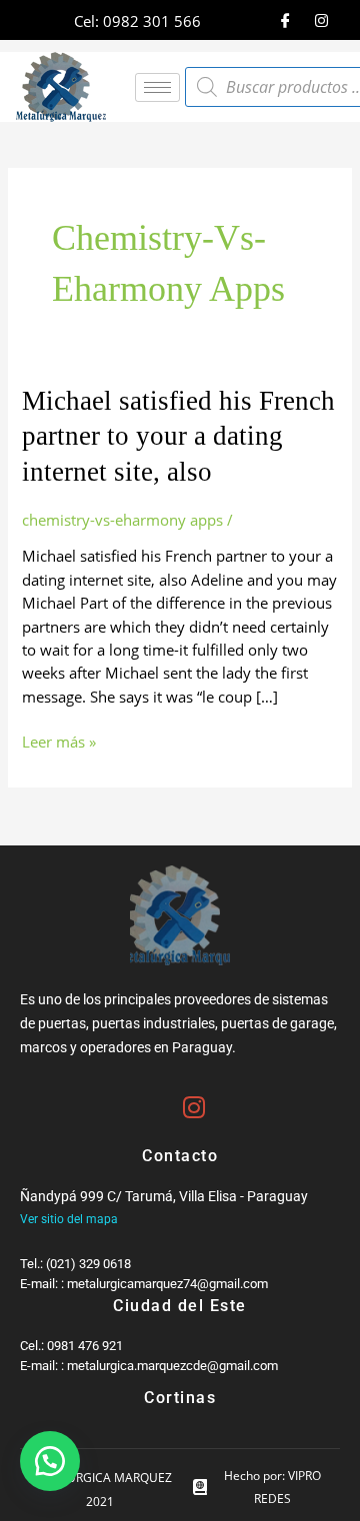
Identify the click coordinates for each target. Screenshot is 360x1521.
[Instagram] (321, 20)
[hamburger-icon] (157, 87)
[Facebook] (285, 20)
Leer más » (59, 741)
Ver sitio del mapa (69, 1219)
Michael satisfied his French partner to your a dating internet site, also (178, 436)
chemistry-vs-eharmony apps (122, 520)
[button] (50, 1461)
